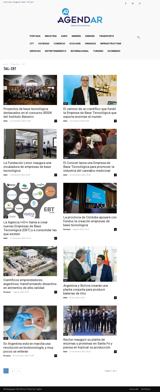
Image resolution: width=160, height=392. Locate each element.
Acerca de (133, 389)
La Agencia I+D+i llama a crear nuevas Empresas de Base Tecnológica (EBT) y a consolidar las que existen (30, 228)
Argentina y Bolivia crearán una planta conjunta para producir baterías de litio (85, 289)
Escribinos (145, 389)
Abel (5, 121)
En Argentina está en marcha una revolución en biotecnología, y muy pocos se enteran (28, 347)
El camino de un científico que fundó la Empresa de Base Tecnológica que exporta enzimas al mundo (90, 113)
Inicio (5, 64)
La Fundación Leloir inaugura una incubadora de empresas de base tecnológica (27, 167)
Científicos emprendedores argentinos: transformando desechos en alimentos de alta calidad (30, 284)
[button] (138, 37)
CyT (5, 103)
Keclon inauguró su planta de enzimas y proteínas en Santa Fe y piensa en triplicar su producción (87, 343)
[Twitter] (139, 3)
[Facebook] (125, 3)
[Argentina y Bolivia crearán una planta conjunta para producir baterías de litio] (90, 264)
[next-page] (19, 370)
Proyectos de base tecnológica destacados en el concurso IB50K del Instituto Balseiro (27, 113)
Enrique (66, 229)
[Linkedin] (132, 3)
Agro (66, 157)
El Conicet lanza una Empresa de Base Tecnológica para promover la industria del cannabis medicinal (88, 167)
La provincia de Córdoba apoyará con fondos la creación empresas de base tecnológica (90, 221)
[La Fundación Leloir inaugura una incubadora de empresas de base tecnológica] (30, 144)
